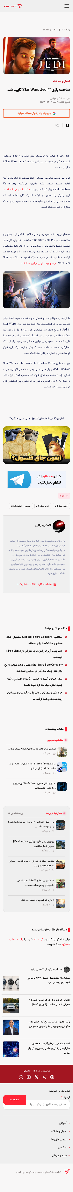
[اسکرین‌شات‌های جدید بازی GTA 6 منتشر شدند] (62, 752)
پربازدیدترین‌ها (54, 813)
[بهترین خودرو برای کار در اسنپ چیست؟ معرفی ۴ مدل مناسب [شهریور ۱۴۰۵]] (11, 1005)
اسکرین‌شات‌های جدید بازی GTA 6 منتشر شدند (32, 749)
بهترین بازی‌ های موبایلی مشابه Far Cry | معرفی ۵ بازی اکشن (33, 844)
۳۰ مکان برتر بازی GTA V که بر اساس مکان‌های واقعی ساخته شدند (35, 883)
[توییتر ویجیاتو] (36, 1077)
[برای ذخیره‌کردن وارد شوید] (67, 125)
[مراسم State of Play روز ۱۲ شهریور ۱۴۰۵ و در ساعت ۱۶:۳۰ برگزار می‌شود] (62, 767)
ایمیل (65, 1097)
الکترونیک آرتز (61, 506)
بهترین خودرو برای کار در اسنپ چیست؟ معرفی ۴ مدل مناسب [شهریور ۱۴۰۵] (49, 1002)
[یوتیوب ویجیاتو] (29, 1077)
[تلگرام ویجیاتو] (44, 1077)
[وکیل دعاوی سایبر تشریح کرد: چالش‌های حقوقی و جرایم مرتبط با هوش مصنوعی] (11, 1027)
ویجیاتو (66, 30)
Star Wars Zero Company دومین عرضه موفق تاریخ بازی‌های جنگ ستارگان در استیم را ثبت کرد (33, 668)
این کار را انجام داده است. (17, 190)
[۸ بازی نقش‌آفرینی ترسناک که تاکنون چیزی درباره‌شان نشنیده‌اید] (62, 786)
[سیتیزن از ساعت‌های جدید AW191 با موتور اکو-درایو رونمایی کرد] (11, 983)
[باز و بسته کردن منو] (67, 6)
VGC (62, 496)
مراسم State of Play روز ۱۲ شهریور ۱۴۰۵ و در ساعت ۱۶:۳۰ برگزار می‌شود (32, 766)
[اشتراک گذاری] (56, 125)
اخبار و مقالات (49, 30)
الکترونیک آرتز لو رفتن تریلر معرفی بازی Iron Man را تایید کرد (34, 654)
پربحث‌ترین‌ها (15, 813)
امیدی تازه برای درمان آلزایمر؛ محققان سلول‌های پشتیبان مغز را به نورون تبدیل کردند (49, 1048)
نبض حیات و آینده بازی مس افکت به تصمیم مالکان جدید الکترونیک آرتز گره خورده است (35, 682)
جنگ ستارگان (42, 506)
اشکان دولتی (56, 98)
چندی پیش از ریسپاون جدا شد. (38, 263)
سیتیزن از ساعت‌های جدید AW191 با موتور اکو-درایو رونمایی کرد (48, 980)
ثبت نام (38, 939)
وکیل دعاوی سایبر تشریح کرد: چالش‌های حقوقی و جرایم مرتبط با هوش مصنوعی (49, 1024)
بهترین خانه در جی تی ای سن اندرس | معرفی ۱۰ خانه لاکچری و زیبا (31, 863)
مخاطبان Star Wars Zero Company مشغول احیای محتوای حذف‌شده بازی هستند (34, 640)
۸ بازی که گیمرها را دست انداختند (37, 900)
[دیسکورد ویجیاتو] (21, 1077)
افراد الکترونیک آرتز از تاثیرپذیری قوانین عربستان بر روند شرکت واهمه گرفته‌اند (35, 696)
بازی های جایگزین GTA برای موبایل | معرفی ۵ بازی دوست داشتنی (31, 824)
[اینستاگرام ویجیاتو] (52, 1077)
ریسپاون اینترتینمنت (21, 506)
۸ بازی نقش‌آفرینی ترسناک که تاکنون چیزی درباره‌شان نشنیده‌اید (34, 786)
